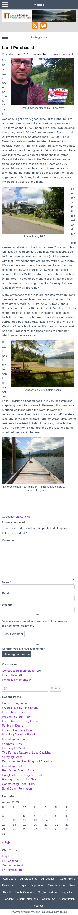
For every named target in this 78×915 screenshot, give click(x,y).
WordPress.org (12, 869)
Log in (6, 856)
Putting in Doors (12, 725)
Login (22, 885)
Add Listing (9, 878)
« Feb (6, 842)
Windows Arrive (12, 743)
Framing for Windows (16, 748)
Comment (8, 540)
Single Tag (67, 892)
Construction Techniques (18, 670)
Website (7, 604)
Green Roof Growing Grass (20, 721)
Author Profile (67, 878)
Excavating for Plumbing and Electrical (27, 761)
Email (6, 593)
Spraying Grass (12, 757)
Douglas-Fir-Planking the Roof (22, 775)
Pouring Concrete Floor (17, 730)
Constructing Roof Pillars (18, 784)
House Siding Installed (16, 703)
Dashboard (8, 885)
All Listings (48, 878)
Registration (37, 885)
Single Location (47, 892)
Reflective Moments (15, 679)
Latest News (23, 516)
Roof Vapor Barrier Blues (18, 770)
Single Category (24, 892)
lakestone (42, 54)
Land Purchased (18, 47)
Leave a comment (62, 54)
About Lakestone (27, 898)
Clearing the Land (17, 654)
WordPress (30, 912)
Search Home (56, 885)
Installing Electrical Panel (18, 734)
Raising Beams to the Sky (19, 779)
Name (6, 582)
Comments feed (12, 865)
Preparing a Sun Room (17, 716)
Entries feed (10, 860)
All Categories (28, 878)
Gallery (9, 898)
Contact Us (49, 898)
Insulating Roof (12, 766)
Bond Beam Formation (17, 788)
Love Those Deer (13, 712)
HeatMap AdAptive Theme (54, 912)
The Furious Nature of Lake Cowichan (27, 752)
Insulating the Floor (14, 739)
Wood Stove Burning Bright (20, 707)
